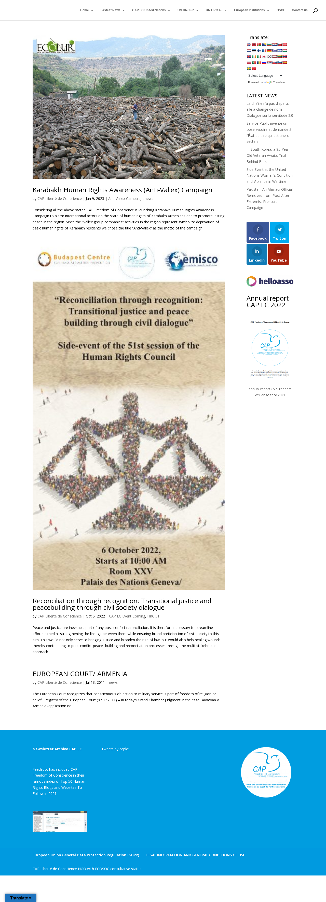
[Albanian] (254, 44)
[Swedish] (249, 69)
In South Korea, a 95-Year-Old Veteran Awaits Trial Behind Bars (268, 155)
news (149, 198)
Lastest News (110, 10)
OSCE (281, 10)
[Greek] (274, 50)
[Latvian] (274, 57)
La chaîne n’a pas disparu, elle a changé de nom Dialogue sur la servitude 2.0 (270, 109)
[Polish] (249, 62)
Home (84, 10)
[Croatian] (274, 44)
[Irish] (254, 57)
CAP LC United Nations (149, 10)
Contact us (300, 10)
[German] (269, 50)
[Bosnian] (264, 44)
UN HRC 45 (214, 10)
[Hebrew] (279, 50)
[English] (249, 44)
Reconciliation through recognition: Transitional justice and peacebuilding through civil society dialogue (122, 604)
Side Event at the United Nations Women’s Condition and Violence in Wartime (270, 175)
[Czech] (279, 44)
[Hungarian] (284, 50)
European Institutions (249, 10)
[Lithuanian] (279, 57)
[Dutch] (249, 50)
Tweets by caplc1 (115, 748)
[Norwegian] (284, 57)
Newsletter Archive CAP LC (57, 748)
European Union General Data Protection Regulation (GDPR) (86, 855)
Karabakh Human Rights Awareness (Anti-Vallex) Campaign (122, 189)
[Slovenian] (279, 62)
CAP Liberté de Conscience (59, 198)
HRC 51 (153, 616)
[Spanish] (284, 62)
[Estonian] (254, 50)
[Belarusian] (259, 44)
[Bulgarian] (269, 44)
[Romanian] (259, 62)
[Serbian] (269, 62)
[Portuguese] (254, 62)
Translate (279, 82)
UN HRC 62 (186, 10)
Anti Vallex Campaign (125, 198)
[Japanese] (264, 57)
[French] (264, 50)
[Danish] (284, 44)
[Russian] (264, 62)
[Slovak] (274, 62)
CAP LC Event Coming (127, 616)
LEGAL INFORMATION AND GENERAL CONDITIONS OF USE (195, 855)
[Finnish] (259, 50)
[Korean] (269, 57)
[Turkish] (254, 69)
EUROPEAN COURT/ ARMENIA (80, 673)
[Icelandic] (249, 57)
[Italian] (259, 57)
